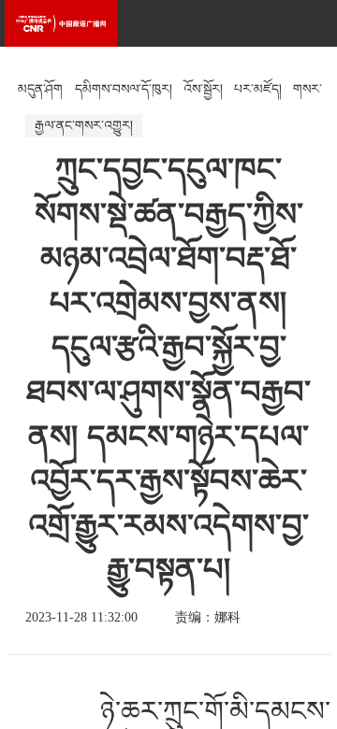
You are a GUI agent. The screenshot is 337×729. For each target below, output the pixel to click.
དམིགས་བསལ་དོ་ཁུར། (123, 89)
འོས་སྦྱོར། (203, 89)
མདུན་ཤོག (40, 89)
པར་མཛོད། (258, 89)
